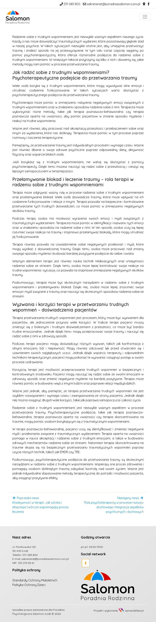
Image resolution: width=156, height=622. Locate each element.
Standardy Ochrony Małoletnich (34, 580)
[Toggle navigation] (145, 17)
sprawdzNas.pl (134, 610)
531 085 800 (71, 4)
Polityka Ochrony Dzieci (28, 585)
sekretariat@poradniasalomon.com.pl (113, 4)
